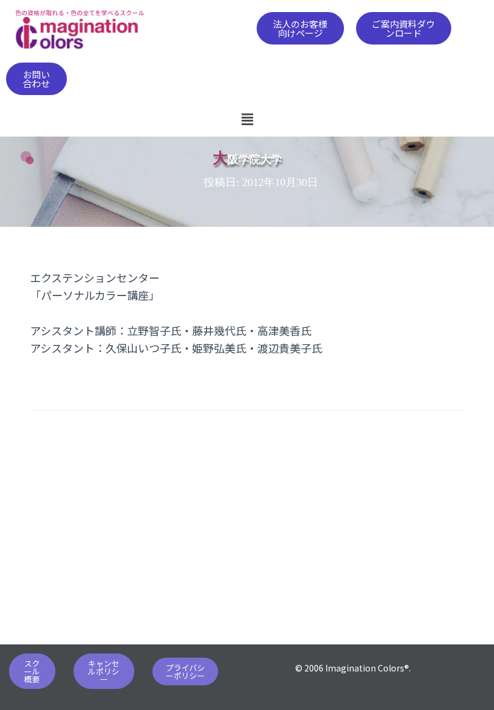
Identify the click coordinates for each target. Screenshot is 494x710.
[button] (300, 28)
